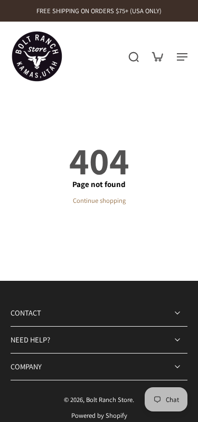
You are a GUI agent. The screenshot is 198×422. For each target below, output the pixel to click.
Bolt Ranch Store (109, 400)
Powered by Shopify (99, 415)
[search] (133, 56)
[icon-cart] (156, 56)
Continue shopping (99, 200)
